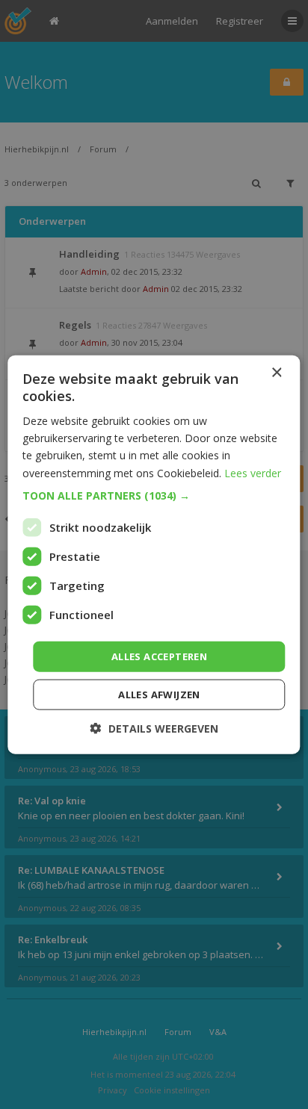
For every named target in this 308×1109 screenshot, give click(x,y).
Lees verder (252, 472)
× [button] (276, 372)
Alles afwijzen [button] (159, 694)
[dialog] (154, 554)
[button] (153, 495)
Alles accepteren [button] (159, 655)
